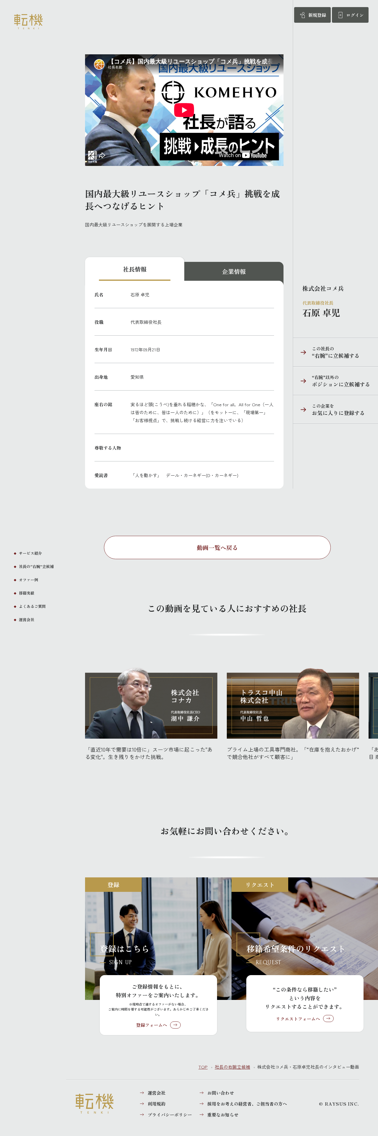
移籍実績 (26, 593)
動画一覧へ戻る (217, 547)
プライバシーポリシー (170, 1114)
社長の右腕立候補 (232, 1067)
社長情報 (134, 269)
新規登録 (317, 15)
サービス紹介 (30, 553)
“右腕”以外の (331, 381)
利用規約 (156, 1103)
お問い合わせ (220, 1093)
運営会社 (26, 619)
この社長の (326, 352)
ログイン (355, 15)
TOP (203, 1067)
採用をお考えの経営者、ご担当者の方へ (247, 1103)
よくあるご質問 (32, 606)
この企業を (329, 410)
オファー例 (28, 580)
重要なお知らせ (222, 1114)
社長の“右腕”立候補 (36, 566)
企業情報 (234, 271)
